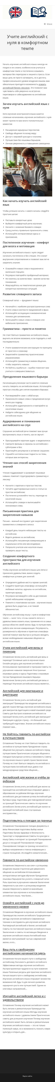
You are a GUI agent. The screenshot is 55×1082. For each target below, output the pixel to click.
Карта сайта (27, 1076)
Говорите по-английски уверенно (25, 860)
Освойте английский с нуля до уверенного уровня (23, 904)
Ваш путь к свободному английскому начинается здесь (24, 951)
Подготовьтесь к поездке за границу (27, 820)
